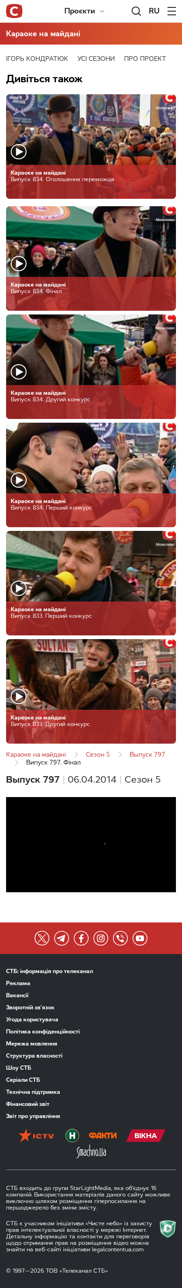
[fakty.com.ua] (103, 1136)
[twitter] (42, 938)
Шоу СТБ (18, 1068)
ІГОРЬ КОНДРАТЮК (37, 58)
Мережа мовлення (31, 1043)
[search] (136, 11)
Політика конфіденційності (43, 1031)
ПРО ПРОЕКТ (145, 58)
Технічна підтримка (33, 1092)
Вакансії (17, 995)
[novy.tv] (72, 1136)
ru (154, 11)
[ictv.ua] (36, 1136)
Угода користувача (32, 1019)
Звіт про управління (33, 1116)
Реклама (18, 983)
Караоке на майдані (43, 33)
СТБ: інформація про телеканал (49, 971)
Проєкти (79, 11)
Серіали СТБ (23, 1080)
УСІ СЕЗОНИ (96, 58)
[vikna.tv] (146, 1136)
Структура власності (34, 1056)
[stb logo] (14, 11)
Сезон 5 (98, 754)
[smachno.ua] (91, 1152)
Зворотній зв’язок (30, 1007)
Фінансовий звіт (27, 1104)
